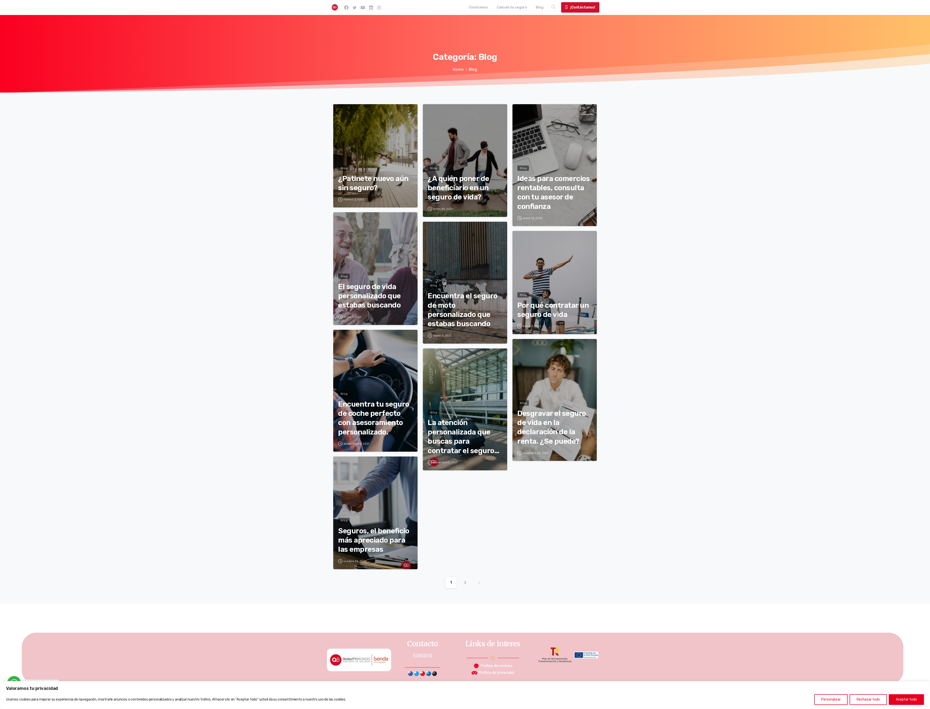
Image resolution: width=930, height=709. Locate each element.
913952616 (422, 655)
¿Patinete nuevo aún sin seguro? (373, 183)
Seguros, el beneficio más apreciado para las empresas (373, 540)
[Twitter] (416, 673)
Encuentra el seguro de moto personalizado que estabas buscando (462, 309)
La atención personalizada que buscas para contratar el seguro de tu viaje (461, 436)
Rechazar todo (868, 699)
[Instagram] (434, 673)
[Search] (553, 7)
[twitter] (354, 7)
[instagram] (379, 7)
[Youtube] (422, 673)
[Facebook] (346, 7)
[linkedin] (371, 7)
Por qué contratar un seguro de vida (553, 310)
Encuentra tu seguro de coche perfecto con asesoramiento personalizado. (373, 418)
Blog (473, 69)
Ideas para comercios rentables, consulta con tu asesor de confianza (553, 192)
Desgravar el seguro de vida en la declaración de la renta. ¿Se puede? (551, 427)
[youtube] (363, 7)
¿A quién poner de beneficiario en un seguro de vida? (458, 188)
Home (458, 69)
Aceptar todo (906, 699)
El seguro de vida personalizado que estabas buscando (369, 296)
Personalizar (831, 699)
